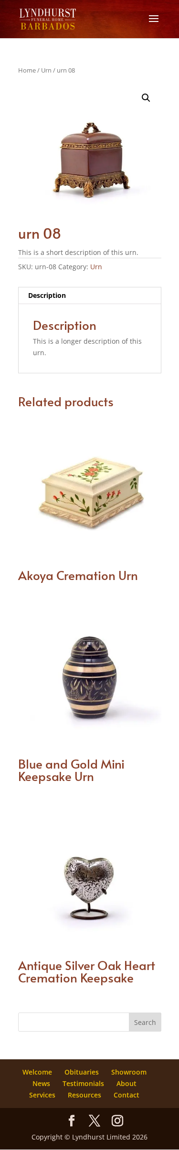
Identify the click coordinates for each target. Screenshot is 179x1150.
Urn (46, 70)
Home (27, 70)
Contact (126, 1094)
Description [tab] (47, 295)
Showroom (129, 1071)
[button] (146, 97)
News (41, 1083)
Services (42, 1094)
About (126, 1083)
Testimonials (83, 1083)
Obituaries (81, 1071)
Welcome (37, 1071)
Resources (84, 1094)
